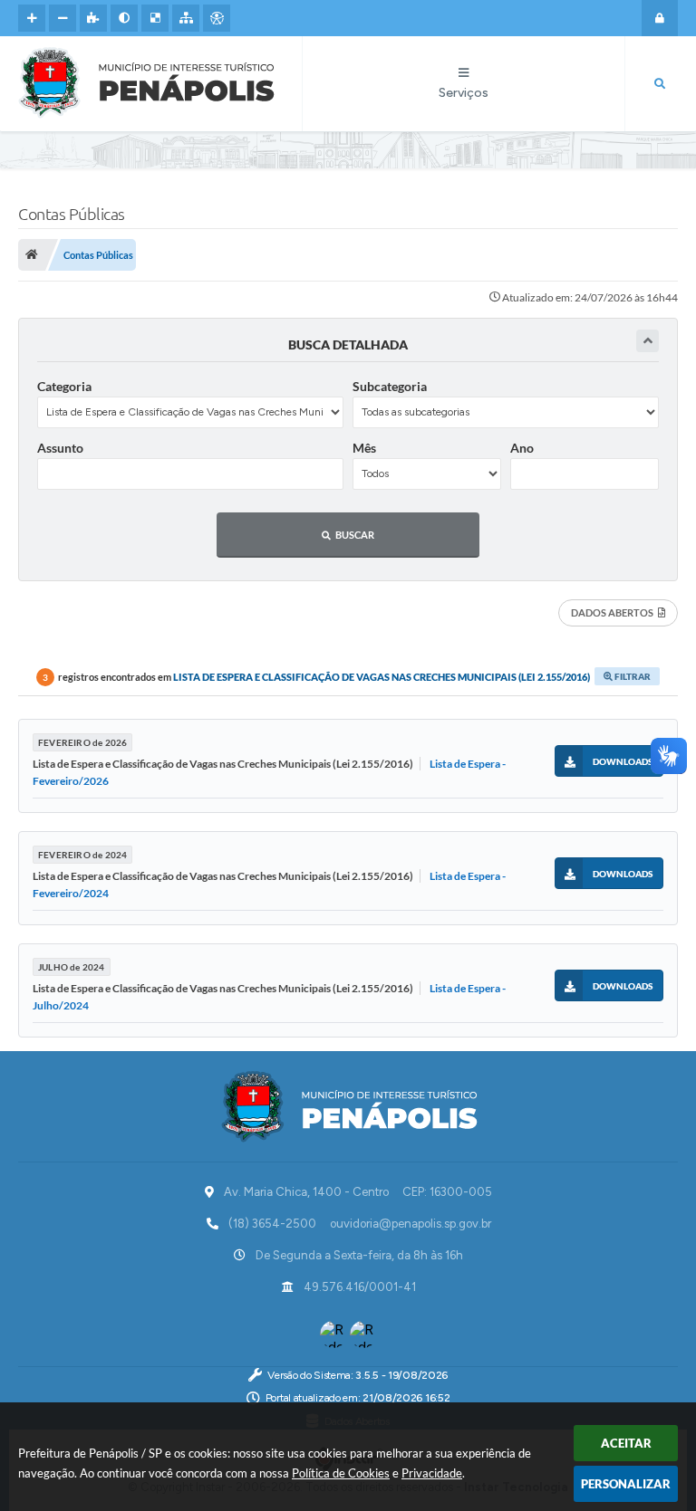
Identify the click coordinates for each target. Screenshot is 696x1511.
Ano (522, 447)
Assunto (60, 447)
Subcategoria (390, 386)
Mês (364, 447)
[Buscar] (660, 84)
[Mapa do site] (185, 18)
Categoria (64, 386)
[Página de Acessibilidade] (216, 18)
